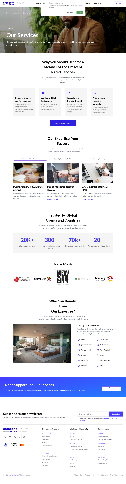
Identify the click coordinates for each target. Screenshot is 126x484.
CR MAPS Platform (76, 446)
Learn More (17, 202)
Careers (100, 453)
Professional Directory (105, 439)
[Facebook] (15, 437)
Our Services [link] (27, 13)
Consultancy (46, 459)
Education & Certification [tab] (30, 159)
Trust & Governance (116, 475)
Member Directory (103, 436)
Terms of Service (90, 475)
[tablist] (63, 158)
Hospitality (45, 439)
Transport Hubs (47, 446)
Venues (44, 442)
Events (86, 3)
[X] (5, 437)
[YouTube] (20, 437)
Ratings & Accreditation (49, 456)
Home (8, 13)
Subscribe (116, 414)
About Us (97, 3)
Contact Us (111, 389)
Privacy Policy (105, 418)
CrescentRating (13, 475)
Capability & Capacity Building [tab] (63, 159)
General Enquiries (103, 460)
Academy (45, 462)
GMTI (72, 436)
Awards (72, 466)
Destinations (46, 436)
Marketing (45, 465)
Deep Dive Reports (76, 439)
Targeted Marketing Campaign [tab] (96, 159)
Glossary (72, 453)
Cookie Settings (103, 475)
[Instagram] (24, 437)
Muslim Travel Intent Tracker (79, 449)
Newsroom (101, 449)
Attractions (45, 449)
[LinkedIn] (10, 437)
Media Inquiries (102, 463)
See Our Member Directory (63, 123)
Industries (39, 3)
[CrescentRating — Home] (13, 3)
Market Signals (74, 460)
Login (118, 3)
